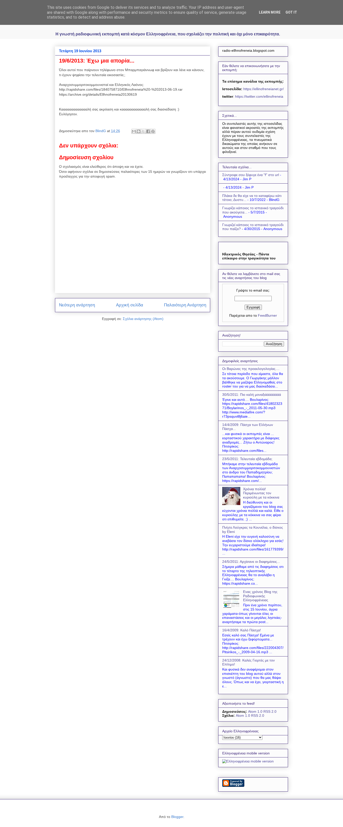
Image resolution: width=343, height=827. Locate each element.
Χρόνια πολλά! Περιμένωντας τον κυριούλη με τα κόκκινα (261, 493)
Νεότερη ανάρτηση (77, 305)
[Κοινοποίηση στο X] (143, 131)
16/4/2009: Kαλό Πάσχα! (241, 630)
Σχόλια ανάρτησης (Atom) (143, 319)
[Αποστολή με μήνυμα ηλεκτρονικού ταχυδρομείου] (133, 131)
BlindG (101, 131)
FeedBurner (267, 315)
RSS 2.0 (269, 711)
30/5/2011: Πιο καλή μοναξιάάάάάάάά (251, 395)
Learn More (269, 12)
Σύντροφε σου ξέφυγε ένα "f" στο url (250, 175)
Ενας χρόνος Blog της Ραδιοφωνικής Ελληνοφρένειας (260, 596)
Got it (291, 12)
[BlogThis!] (138, 131)
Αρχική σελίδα (129, 305)
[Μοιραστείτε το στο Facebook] (148, 131)
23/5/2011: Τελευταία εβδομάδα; (247, 459)
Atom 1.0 (255, 711)
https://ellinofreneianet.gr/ (263, 89)
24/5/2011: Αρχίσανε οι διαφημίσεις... (251, 562)
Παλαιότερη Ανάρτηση (185, 305)
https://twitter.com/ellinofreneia (259, 96)
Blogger (177, 817)
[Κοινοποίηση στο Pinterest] (152, 131)
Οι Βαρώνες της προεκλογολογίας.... (250, 369)
